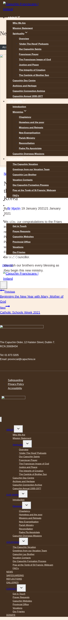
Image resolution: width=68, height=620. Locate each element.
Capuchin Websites (23, 236)
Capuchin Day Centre (24, 80)
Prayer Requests (21, 231)
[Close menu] (1, 419)
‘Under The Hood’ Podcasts (34, 44)
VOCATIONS (12, 542)
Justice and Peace (29, 64)
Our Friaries (19, 252)
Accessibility (15, 388)
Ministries (17, 506)
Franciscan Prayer (28, 54)
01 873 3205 (12, 355)
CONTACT (11, 589)
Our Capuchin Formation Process (31, 185)
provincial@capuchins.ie (21, 359)
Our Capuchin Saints (30, 49)
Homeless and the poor (31, 122)
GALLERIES (15, 215)
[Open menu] (3, 285)
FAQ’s (16, 195)
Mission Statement (23, 28)
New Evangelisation (29, 132)
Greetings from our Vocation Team (31, 169)
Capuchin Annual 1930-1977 (28, 96)
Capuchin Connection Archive (29, 91)
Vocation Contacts (23, 180)
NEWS (11, 200)
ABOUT (10, 430)
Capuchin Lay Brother (24, 174)
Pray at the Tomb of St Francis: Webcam (34, 190)
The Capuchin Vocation (25, 164)
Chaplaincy (25, 117)
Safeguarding (15, 380)
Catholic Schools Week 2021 (20, 310)
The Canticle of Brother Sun (34, 75)
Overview (24, 38)
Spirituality (18, 444)
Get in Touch (20, 226)
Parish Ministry (27, 138)
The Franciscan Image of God (35, 59)
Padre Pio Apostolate (30, 148)
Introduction (19, 106)
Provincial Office (22, 242)
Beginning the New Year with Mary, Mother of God (31, 296)
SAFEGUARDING (18, 205)
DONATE (13, 257)
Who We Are (19, 23)
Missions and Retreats (31, 127)
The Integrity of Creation (32, 70)
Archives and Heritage (25, 85)
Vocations (18, 247)
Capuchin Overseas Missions (28, 153)
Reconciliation (27, 143)
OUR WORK (12, 495)
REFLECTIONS (17, 210)
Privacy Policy (16, 384)
